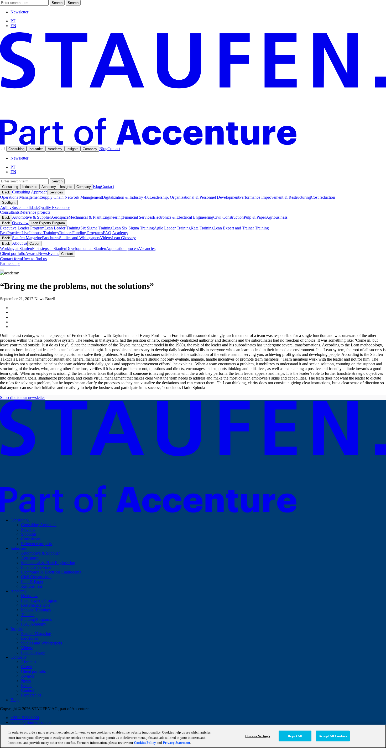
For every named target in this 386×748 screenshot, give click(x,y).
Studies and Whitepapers (79, 237)
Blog (103, 148)
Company (90, 149)
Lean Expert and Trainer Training (241, 228)
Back (6, 192)
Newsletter (19, 12)
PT (13, 21)
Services (56, 192)
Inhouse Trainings (44, 232)
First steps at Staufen (49, 248)
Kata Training (202, 228)
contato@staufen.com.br (31, 722)
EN (13, 25)
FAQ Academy (115, 232)
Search (57, 3)
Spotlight (8, 202)
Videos (106, 237)
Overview (20, 223)
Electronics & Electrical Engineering (183, 217)
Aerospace (60, 217)
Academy (55, 149)
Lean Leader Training (62, 228)
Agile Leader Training (172, 228)
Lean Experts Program (48, 223)
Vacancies (147, 248)
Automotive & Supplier (31, 217)
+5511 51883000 (25, 717)
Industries (36, 149)
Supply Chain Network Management (71, 197)
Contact (113, 148)
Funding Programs (87, 232)
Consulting (16, 149)
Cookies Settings (257, 736)
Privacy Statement (176, 743)
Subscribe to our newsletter (22, 397)
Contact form (11, 259)
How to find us (34, 259)
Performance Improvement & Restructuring (275, 197)
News (43, 253)
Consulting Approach (30, 192)
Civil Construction (228, 217)
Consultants (9, 212)
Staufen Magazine (27, 237)
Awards (31, 253)
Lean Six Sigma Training (133, 228)
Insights (72, 149)
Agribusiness (277, 217)
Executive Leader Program (22, 228)
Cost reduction (323, 197)
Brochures (50, 237)
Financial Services (138, 217)
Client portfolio (12, 253)
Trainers (65, 232)
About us (19, 243)
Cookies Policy (145, 743)
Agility (6, 207)
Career (34, 243)
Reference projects (34, 212)
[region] (193, 736)
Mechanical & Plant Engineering (96, 217)
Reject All (295, 736)
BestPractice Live (14, 232)
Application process (122, 248)
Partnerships (10, 263)
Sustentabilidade (25, 207)
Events (53, 253)
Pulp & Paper (255, 217)
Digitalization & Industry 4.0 (125, 197)
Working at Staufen (16, 248)
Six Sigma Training (96, 228)
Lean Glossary (124, 237)
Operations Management (20, 197)
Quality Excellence (54, 207)
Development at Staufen (86, 248)
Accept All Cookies (333, 736)
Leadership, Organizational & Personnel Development (194, 197)
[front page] (193, 143)
